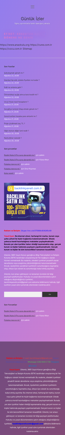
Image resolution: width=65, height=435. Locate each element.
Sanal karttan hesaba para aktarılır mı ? (20, 116)
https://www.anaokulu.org (14, 44)
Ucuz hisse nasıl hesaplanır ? (16, 102)
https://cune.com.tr (41, 44)
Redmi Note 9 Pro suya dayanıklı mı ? (19, 155)
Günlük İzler (32, 18)
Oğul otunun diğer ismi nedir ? (16, 131)
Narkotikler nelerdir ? (13, 138)
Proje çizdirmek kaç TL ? (14, 123)
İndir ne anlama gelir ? (13, 87)
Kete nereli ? (9, 173)
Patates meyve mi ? (12, 164)
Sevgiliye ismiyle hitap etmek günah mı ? (21, 109)
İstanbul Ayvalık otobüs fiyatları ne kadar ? (22, 80)
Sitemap (27, 48)
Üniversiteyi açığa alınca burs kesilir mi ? (21, 94)
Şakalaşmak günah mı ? (14, 73)
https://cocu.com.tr (11, 48)
